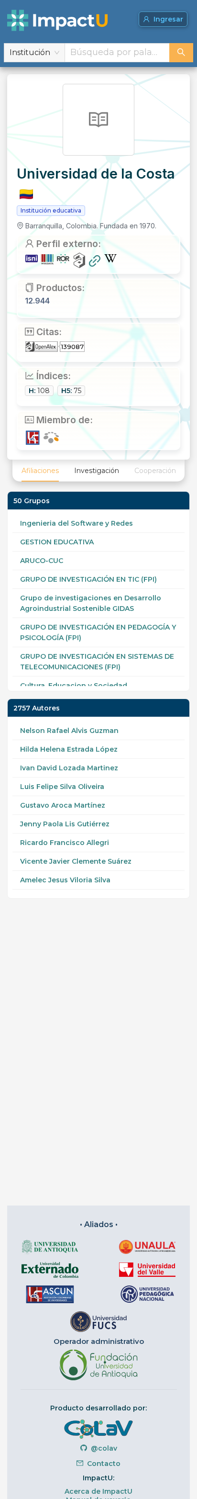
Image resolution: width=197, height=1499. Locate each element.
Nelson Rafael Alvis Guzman (69, 730)
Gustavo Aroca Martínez (62, 805)
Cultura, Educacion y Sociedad (73, 685)
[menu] (98, 471)
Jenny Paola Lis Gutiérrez (64, 824)
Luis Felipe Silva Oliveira (62, 786)
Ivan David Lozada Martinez (69, 768)
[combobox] (117, 52)
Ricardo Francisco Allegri (64, 842)
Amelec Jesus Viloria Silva (65, 880)
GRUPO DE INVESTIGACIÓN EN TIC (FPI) (88, 579)
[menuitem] (40, 471)
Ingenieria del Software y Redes (76, 523)
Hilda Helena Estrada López (69, 749)
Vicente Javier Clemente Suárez (75, 861)
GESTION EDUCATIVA (57, 542)
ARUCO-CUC (41, 560)
